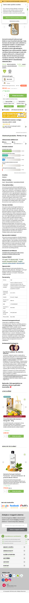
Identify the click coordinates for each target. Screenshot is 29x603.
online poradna (12, 359)
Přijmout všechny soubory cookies (14, 17)
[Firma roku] (14, 585)
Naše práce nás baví (8, 543)
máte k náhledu (8, 325)
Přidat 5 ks (22, 106)
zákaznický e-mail (21, 358)
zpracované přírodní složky (8, 153)
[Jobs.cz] (10, 575)
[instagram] (9, 579)
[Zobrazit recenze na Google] (4, 506)
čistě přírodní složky (7, 149)
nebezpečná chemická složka (9, 168)
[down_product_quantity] (7, 437)
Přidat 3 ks (8, 106)
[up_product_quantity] (7, 435)
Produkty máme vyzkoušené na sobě (12, 541)
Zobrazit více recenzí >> (21, 132)
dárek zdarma (7, 396)
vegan (24, 64)
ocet (3, 182)
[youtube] (6, 579)
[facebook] (3, 579)
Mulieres (4, 177)
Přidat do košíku (17, 96)
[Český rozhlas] (2, 575)
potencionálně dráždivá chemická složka (10, 163)
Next (24, 26)
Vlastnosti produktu (9, 136)
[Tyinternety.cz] (21, 575)
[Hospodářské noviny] (14, 575)
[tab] (9, 136)
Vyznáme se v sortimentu (13, 536)
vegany (4, 67)
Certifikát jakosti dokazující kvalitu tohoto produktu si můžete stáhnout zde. (13, 253)
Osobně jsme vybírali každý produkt (12, 539)
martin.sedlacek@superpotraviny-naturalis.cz (15, 375)
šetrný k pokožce (11, 64)
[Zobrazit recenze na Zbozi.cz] (24, 506)
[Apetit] (6, 575)
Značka (4, 175)
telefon (5, 359)
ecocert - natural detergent (9, 66)
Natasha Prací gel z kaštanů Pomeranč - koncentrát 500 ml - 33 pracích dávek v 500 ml (14, 475)
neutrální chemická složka (8, 157)
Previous (4, 26)
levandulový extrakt (19, 182)
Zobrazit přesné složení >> (20, 172)
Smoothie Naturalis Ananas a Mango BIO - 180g (12, 420)
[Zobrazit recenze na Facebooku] (14, 506)
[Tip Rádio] (17, 575)
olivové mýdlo (9, 182)
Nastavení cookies (14, 21)
